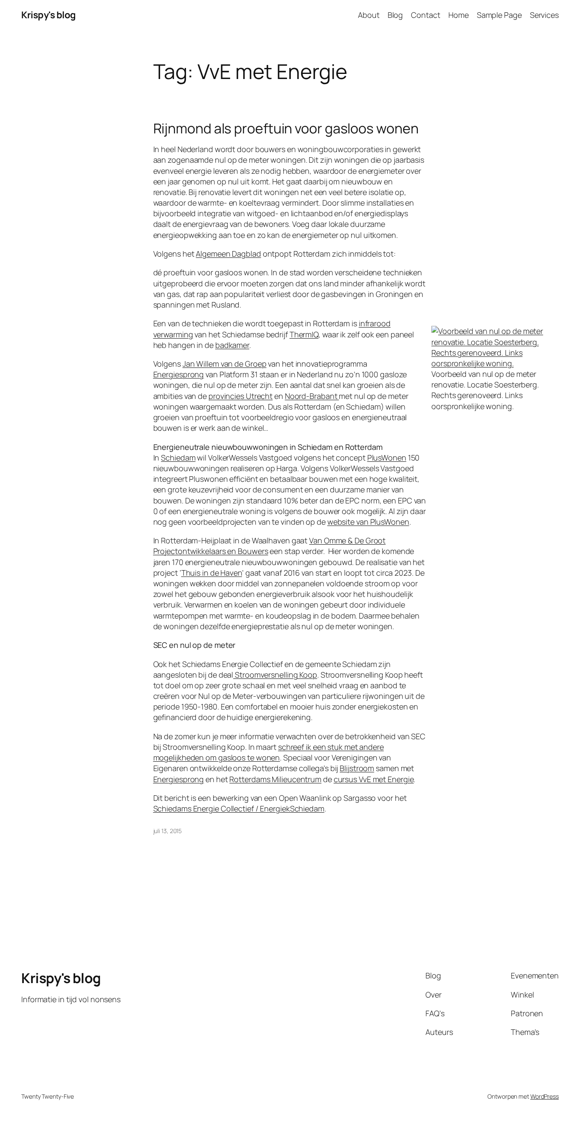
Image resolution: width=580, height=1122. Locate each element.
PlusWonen (386, 457)
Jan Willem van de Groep (225, 364)
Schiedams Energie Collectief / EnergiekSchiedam (238, 808)
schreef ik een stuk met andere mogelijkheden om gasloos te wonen (268, 752)
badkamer (232, 345)
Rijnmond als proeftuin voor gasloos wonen (286, 128)
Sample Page (499, 15)
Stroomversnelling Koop (275, 675)
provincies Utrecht (240, 396)
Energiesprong (178, 374)
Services (544, 15)
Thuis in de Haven (211, 573)
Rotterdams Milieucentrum (275, 779)
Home (458, 15)
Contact (425, 15)
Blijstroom (357, 768)
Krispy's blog (48, 14)
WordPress (544, 1096)
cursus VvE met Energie (374, 779)
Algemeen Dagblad (228, 254)
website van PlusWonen (368, 522)
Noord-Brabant (312, 396)
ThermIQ (304, 334)
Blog (395, 15)
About (369, 15)
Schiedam (178, 457)
